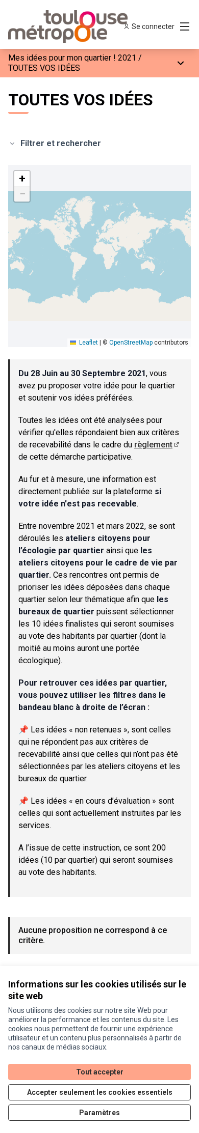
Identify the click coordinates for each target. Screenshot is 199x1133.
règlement (157, 444)
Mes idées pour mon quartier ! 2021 (72, 58)
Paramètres (99, 1113)
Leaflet (88, 342)
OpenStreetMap (131, 342)
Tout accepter (99, 1072)
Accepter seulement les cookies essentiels (99, 1092)
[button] (22, 178)
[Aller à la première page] (75, 26)
